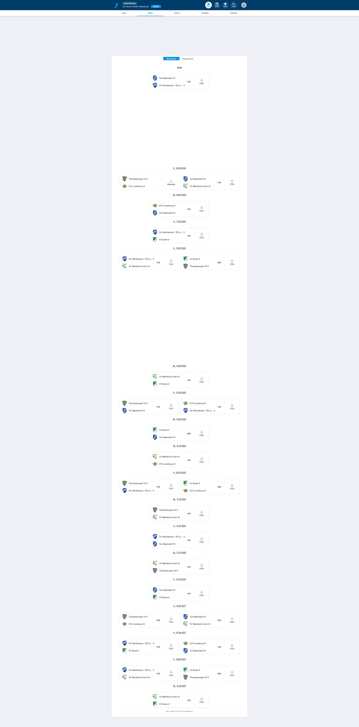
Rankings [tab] (205, 13)
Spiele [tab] (150, 13)
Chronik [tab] (233, 13)
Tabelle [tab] (177, 13)
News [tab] (124, 13)
